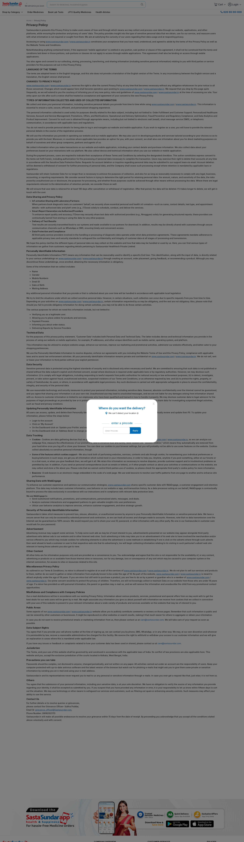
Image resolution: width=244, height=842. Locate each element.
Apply (135, 430)
